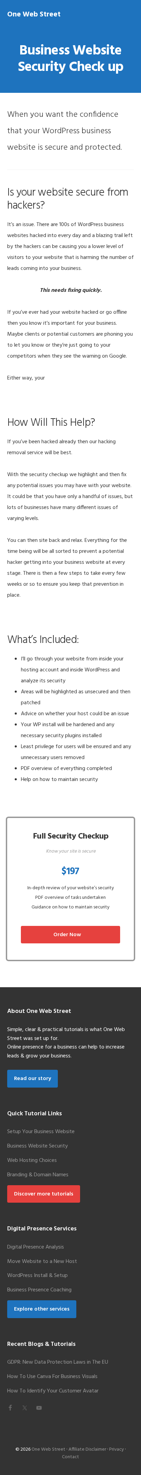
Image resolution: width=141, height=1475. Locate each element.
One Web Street (34, 14)
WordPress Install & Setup (37, 1275)
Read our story (32, 1078)
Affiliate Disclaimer (87, 1449)
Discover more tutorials (43, 1194)
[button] (129, 13)
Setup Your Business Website (41, 1131)
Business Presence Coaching (39, 1290)
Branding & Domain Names (37, 1174)
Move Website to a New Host (42, 1261)
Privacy (116, 1449)
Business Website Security (37, 1146)
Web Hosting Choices (32, 1160)
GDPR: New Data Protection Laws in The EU (57, 1362)
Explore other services (41, 1309)
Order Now (67, 934)
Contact (70, 1457)
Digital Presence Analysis (35, 1247)
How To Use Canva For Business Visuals (52, 1376)
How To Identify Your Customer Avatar (53, 1391)
